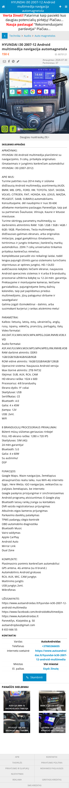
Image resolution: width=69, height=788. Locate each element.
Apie (17, 756)
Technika (14, 35)
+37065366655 (51, 646)
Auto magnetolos (45, 35)
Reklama (17, 779)
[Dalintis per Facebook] (9, 61)
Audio (27, 35)
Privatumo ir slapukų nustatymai (17, 771)
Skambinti (36, 677)
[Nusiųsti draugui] (4, 61)
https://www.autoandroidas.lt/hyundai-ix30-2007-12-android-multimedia (51, 655)
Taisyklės (17, 762)
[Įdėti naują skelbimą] (60, 6)
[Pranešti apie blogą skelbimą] (13, 61)
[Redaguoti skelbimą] (18, 61)
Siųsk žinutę (51, 668)
